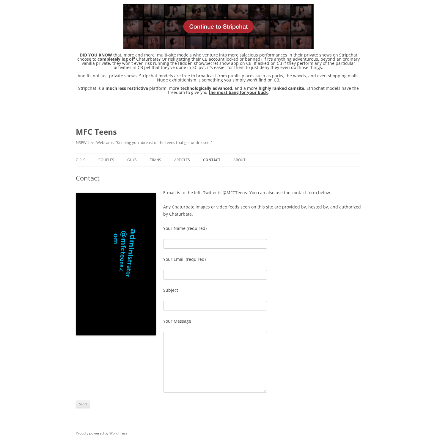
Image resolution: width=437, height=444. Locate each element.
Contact (211, 159)
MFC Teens (96, 131)
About (239, 159)
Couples (106, 159)
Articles (182, 159)
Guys (132, 159)
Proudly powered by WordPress (102, 433)
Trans (155, 159)
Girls (80, 159)
